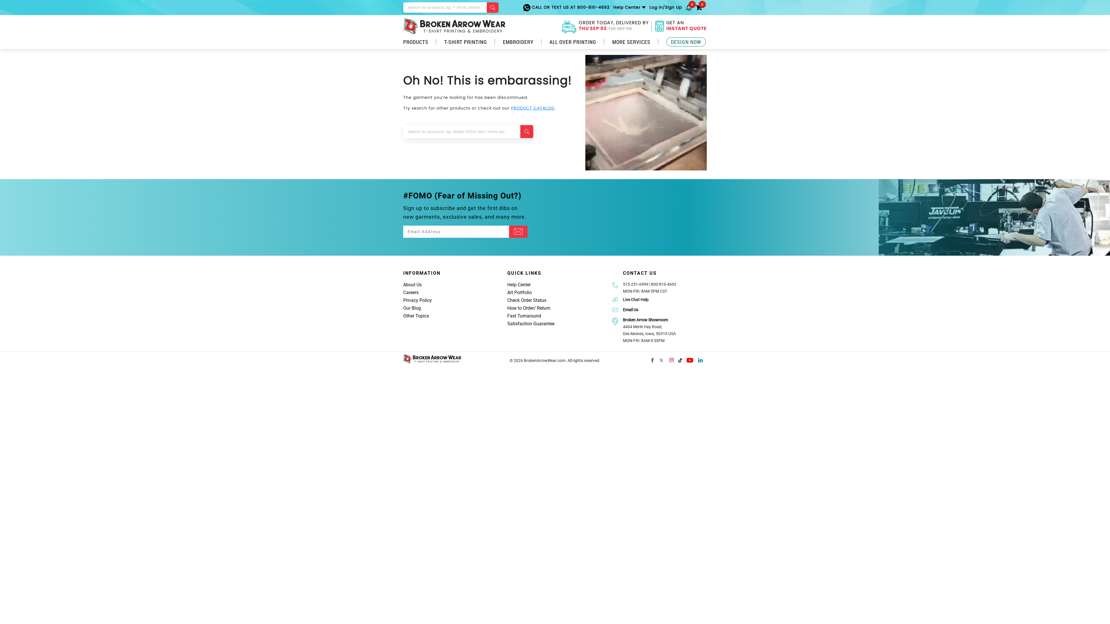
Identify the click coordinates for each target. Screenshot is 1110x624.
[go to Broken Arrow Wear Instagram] (671, 359)
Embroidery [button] (518, 41)
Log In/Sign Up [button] (666, 7)
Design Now (686, 41)
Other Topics (416, 316)
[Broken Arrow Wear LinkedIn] (700, 359)
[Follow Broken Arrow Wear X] (661, 359)
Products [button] (415, 41)
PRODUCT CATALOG (532, 108)
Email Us (630, 309)
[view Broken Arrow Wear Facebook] (652, 359)
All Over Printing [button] (573, 41)
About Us (412, 284)
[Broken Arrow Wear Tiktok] (680, 359)
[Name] (518, 232)
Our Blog (412, 308)
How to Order (520, 308)
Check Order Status (526, 300)
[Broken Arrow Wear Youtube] (690, 359)
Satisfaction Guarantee (530, 323)
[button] (689, 7)
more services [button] (631, 41)
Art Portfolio (519, 292)
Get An (686, 26)
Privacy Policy (417, 300)
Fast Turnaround (524, 316)
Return (543, 308)
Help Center (519, 284)
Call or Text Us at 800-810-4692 (570, 7)
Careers (411, 292)
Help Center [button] (627, 7)
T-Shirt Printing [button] (465, 41)
